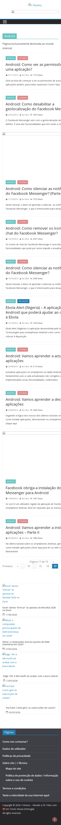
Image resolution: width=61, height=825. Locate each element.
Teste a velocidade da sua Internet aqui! (26, 795)
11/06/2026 (11, 614)
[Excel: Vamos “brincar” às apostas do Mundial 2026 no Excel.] (30, 593)
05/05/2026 (14, 712)
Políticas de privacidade (16, 756)
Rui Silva (25, 75)
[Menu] (5, 21)
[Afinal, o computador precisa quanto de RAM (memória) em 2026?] (30, 627)
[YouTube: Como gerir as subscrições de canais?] (30, 693)
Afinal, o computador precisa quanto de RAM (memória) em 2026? (26, 643)
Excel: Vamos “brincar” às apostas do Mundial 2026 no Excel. (29, 609)
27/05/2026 (11, 649)
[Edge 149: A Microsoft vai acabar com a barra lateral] (30, 661)
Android (11, 58)
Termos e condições (14, 788)
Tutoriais (23, 58)
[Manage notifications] (54, 819)
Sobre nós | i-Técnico (15, 763)
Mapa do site (13, 768)
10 (28, 566)
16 (47, 566)
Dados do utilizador (14, 748)
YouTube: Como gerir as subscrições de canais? (30, 708)
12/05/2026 (12, 680)
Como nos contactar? (15, 741)
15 (40, 566)
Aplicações (23, 301)
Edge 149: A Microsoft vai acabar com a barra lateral (30, 676)
